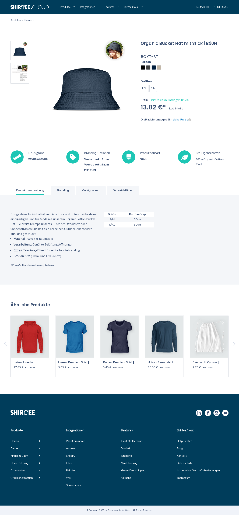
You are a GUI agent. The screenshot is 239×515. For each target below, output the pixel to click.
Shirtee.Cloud (131, 7)
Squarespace (74, 485)
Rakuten (71, 470)
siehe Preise (180, 120)
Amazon (71, 448)
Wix (68, 478)
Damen (14, 448)
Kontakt (182, 456)
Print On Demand (131, 441)
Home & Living (19, 463)
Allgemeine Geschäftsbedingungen (198, 470)
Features (109, 7)
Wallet (125, 448)
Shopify (70, 456)
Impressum (183, 478)
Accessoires (17, 470)
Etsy (69, 463)
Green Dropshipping (133, 470)
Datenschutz (184, 463)
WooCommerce (75, 441)
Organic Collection (21, 478)
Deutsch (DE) (202, 7)
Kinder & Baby (19, 456)
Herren (14, 441)
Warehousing (129, 463)
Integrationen (87, 7)
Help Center (184, 441)
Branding (126, 456)
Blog (180, 448)
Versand (126, 478)
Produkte (65, 7)
